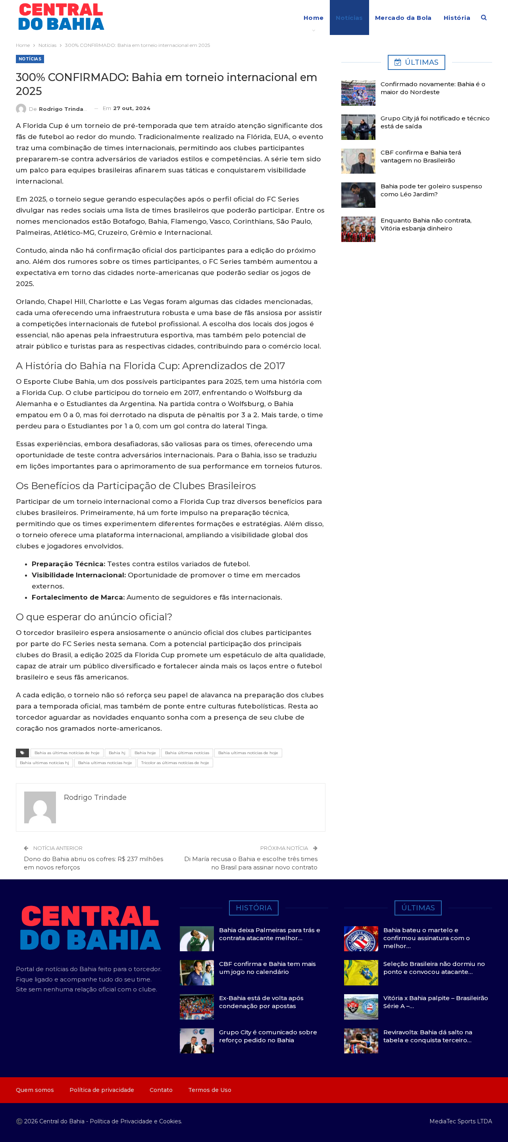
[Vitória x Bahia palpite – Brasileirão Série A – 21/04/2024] (361, 1007)
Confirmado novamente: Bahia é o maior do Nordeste (433, 88)
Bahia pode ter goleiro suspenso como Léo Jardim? (431, 190)
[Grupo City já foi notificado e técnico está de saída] (358, 127)
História (457, 17)
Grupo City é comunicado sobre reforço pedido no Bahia (268, 1036)
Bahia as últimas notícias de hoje (67, 752)
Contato (161, 1090)
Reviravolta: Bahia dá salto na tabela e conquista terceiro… (427, 1036)
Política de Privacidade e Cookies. (136, 1121)
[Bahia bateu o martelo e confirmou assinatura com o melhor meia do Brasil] (361, 939)
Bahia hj (117, 752)
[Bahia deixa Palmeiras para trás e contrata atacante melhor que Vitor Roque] (197, 939)
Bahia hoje (145, 752)
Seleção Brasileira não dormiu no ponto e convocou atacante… (434, 968)
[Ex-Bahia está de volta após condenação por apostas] (197, 1007)
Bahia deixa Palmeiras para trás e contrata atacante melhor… (269, 934)
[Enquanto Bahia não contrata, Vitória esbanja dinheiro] (358, 229)
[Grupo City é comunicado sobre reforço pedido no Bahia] (197, 1041)
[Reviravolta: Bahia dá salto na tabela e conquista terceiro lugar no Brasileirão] (361, 1041)
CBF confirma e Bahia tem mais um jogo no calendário (267, 968)
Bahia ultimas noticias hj (44, 762)
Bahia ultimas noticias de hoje (248, 752)
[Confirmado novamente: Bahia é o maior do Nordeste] (358, 93)
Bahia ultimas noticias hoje (105, 762)
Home (314, 17)
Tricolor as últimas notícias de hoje (175, 762)
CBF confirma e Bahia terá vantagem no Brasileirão (421, 156)
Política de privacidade (101, 1090)
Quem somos (35, 1090)
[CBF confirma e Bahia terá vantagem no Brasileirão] (358, 161)
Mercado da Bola (403, 17)
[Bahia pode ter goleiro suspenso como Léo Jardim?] (358, 195)
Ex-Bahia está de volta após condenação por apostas (261, 1002)
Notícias (349, 17)
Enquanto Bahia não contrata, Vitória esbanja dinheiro (426, 224)
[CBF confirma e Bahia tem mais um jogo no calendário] (197, 972)
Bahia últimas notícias (187, 752)
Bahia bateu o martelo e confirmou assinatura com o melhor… (426, 938)
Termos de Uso (209, 1090)
